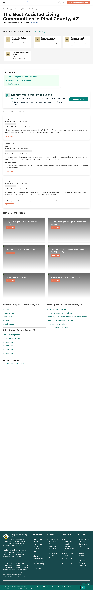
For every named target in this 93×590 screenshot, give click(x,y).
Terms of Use (7, 576)
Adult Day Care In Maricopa (57, 309)
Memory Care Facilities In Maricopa (59, 313)
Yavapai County (8, 313)
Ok (83, 587)
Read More (10, 227)
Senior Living (7, 9)
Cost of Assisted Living (16, 278)
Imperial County (9, 324)
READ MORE (35, 23)
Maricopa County (9, 309)
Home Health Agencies (11, 335)
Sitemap (36, 556)
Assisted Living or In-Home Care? (20, 251)
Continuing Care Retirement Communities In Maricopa (67, 317)
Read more (9, 136)
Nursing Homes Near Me (83, 565)
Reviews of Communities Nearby (19, 80)
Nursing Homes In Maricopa (57, 324)
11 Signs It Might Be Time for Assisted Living (22, 224)
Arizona (25, 9)
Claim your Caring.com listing (15, 363)
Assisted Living (17, 9)
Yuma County (8, 317)
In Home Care (8, 342)
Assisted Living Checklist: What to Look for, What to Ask (68, 252)
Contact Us (68, 563)
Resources (37, 549)
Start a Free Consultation (78, 2)
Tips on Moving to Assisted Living (65, 278)
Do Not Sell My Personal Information (38, 566)
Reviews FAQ (68, 558)
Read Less (38, 31)
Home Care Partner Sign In (53, 548)
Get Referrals (53, 553)
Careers (66, 561)
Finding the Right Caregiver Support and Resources (68, 224)
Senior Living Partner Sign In (53, 541)
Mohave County (8, 320)
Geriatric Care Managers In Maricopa (60, 320)
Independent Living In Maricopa (58, 328)
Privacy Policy (21, 576)
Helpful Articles (13, 84)
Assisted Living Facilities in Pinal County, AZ (23, 77)
